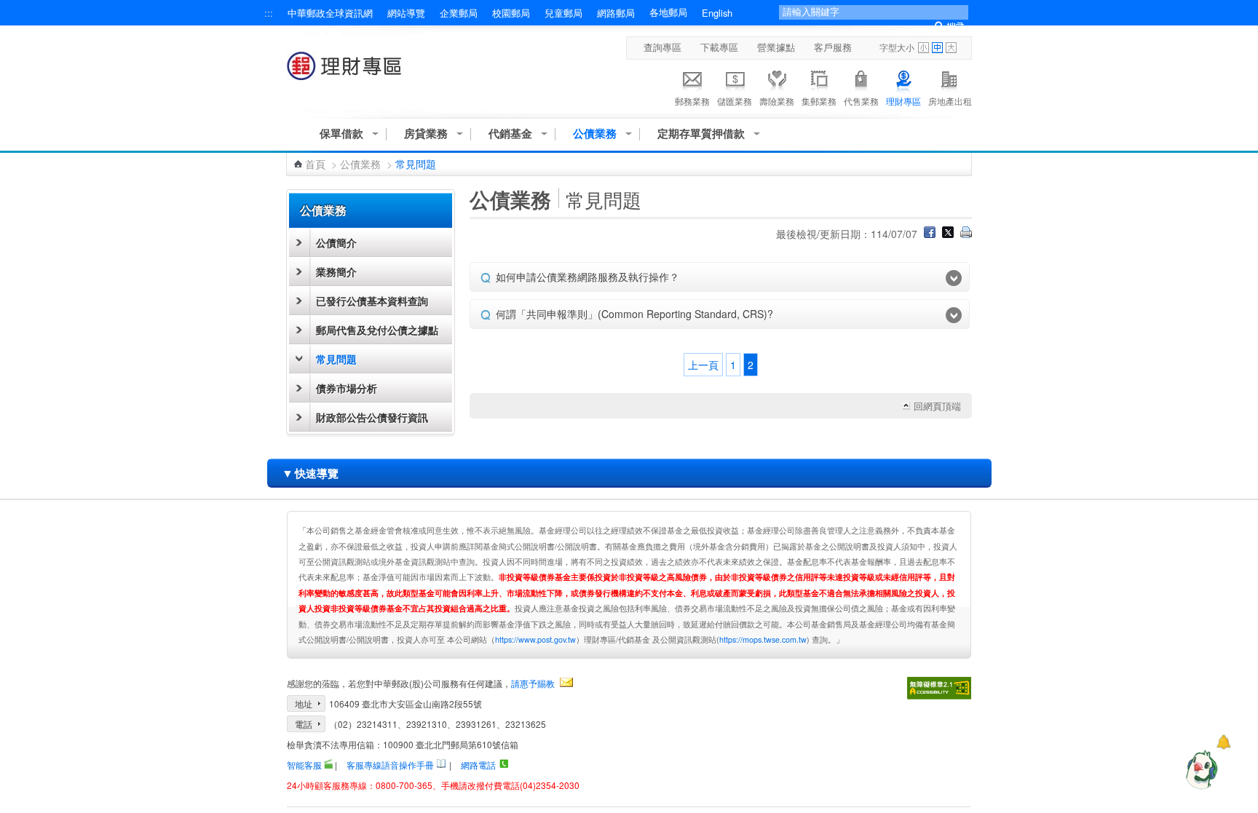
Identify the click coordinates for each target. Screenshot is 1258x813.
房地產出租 (950, 101)
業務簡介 (336, 271)
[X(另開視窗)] (948, 233)
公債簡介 (336, 242)
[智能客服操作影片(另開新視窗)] (328, 764)
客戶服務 (833, 47)
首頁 (315, 163)
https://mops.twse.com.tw (763, 639)
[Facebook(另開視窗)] (929, 233)
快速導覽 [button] (310, 472)
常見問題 (336, 359)
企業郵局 (459, 13)
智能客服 (304, 764)
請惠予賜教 (533, 683)
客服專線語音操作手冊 (390, 764)
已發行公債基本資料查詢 (372, 300)
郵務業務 (692, 101)
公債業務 (595, 133)
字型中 (937, 47)
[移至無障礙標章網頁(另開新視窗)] (939, 688)
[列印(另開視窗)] (966, 233)
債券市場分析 (346, 388)
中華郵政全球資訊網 (330, 13)
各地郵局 (668, 12)
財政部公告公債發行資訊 (372, 417)
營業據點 (776, 47)
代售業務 (861, 101)
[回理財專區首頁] (347, 73)
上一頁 (703, 364)
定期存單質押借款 (701, 133)
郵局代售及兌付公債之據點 (377, 329)
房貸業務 (426, 133)
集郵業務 (819, 101)
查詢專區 (662, 47)
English (717, 13)
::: (268, 13)
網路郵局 (616, 13)
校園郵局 (511, 13)
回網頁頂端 (937, 406)
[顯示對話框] (1223, 742)
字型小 (923, 47)
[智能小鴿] (1200, 769)
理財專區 (903, 101)
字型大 (951, 47)
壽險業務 (776, 101)
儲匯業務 (734, 101)
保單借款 (341, 133)
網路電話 (478, 764)
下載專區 (719, 47)
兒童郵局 (563, 13)
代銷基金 (510, 133)
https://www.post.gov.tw (535, 639)
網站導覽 (406, 13)
